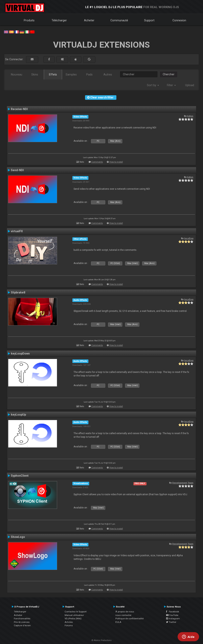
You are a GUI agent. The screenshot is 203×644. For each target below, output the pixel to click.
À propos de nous (124, 611)
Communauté (119, 20)
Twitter (172, 622)
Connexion (179, 20)
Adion (190, 116)
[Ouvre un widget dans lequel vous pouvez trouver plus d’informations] (188, 637)
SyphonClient (20, 475)
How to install (116, 162)
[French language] (16, 31)
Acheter (89, 20)
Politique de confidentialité (129, 618)
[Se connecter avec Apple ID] (75, 59)
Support (149, 20)
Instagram (174, 618)
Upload (189, 85)
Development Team (182, 482)
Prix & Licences (22, 622)
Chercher (168, 74)
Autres (107, 74)
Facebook (173, 611)
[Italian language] (27, 31)
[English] (6, 31)
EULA (118, 622)
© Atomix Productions (102, 640)
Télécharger (59, 20)
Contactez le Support (76, 611)
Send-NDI (17, 170)
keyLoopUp (18, 414)
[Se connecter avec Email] (32, 59)
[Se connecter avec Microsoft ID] (62, 59)
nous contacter (123, 615)
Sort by (152, 85)
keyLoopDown (20, 353)
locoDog (188, 238)
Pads (89, 74)
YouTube (173, 615)
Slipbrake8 (18, 292)
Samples (71, 74)
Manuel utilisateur (74, 615)
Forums (69, 625)
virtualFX (17, 231)
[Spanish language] (11, 31)
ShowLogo (18, 536)
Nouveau (16, 74)
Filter (170, 85)
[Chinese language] (32, 31)
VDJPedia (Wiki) (73, 618)
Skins (34, 74)
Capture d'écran (22, 625)
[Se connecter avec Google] (89, 59)
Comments (97, 162)
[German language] (22, 31)
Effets (53, 74)
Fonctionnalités (22, 618)
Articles (69, 622)
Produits (29, 20)
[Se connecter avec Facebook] (49, 59)
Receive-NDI (19, 109)
